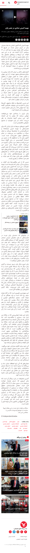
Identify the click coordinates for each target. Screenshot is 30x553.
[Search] (9, 3)
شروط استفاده (23, 537)
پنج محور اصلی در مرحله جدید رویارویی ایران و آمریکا (15, 454)
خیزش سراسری (15, 426)
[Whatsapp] (24, 40)
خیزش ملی (25, 428)
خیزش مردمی (7, 426)
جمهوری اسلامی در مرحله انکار (12, 222)
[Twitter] (22, 40)
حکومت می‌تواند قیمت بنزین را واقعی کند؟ (16, 510)
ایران (18, 421)
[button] (15, 17)
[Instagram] (17, 531)
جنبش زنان (9, 428)
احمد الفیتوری (25, 37)
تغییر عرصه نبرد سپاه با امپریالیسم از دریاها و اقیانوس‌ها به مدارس (11, 230)
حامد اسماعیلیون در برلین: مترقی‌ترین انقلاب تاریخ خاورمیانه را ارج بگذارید (11, 218)
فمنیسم (20, 430)
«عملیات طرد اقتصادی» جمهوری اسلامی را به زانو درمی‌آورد (15, 491)
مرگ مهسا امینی (24, 424)
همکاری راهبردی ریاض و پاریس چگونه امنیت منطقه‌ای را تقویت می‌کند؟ (16, 473)
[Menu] (3, 3)
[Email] (19, 40)
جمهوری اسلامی (12, 421)
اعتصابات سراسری (23, 426)
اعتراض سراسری (6, 424)
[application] (15, 17)
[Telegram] (14, 531)
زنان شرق (25, 430)
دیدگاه (19, 437)
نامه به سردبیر (12, 537)
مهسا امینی (5, 421)
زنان (20, 428)
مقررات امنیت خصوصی (21, 539)
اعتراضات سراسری (15, 424)
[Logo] (26, 10)
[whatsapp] (10, 531)
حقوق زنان (16, 428)
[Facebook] (27, 40)
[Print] (16, 40)
